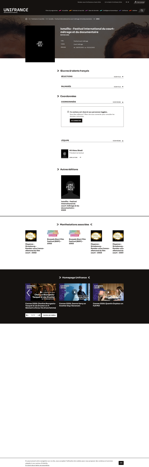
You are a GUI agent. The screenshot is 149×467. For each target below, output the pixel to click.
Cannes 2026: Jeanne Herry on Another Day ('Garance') (72, 305)
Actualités (65, 10)
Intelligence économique (110, 10)
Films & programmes (52, 10)
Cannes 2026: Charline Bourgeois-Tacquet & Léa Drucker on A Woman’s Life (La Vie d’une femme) (40, 306)
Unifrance (125, 10)
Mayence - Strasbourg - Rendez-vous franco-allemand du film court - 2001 (122, 248)
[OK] (121, 463)
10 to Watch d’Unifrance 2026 (113, 2)
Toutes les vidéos (49, 315)
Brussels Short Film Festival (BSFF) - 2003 (77, 241)
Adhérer (134, 10)
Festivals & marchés (78, 10)
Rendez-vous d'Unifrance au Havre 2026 (89, 2)
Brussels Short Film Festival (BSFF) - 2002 (55, 241)
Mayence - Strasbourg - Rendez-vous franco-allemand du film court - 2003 (100, 248)
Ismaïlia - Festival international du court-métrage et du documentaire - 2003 (70, 205)
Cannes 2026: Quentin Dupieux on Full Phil (108, 305)
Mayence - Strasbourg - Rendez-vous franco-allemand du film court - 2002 (34, 248)
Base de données (94, 10)
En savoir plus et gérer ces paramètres (37, 465)
